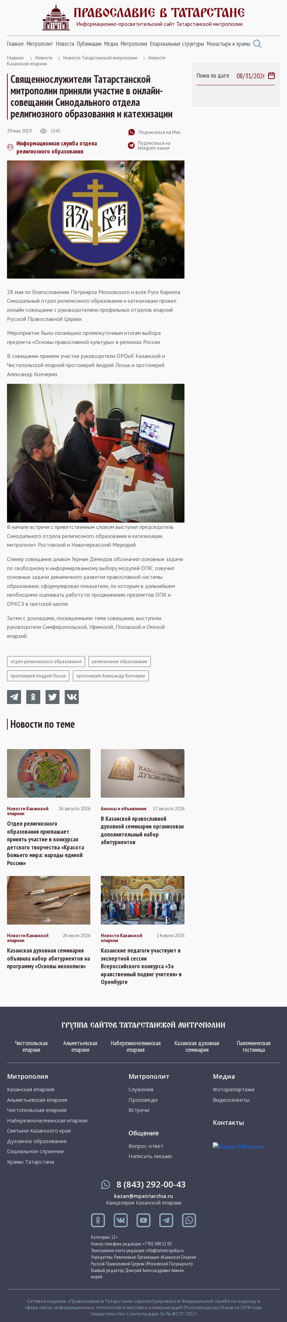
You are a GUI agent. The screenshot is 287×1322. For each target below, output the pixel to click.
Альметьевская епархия (80, 1046)
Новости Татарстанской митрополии (100, 58)
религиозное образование (119, 661)
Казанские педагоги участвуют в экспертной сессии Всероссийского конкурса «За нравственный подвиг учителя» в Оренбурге (141, 966)
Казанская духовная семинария (197, 1046)
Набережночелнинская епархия (136, 1046)
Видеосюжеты (231, 1100)
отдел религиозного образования (46, 661)
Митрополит (40, 44)
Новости (65, 44)
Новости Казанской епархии (27, 811)
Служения (140, 1089)
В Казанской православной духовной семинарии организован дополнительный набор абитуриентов (142, 830)
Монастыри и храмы (228, 44)
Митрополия (134, 44)
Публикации (89, 44)
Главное (15, 44)
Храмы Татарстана (30, 1161)
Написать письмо (150, 1156)
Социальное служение (35, 1151)
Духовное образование (37, 1141)
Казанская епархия (30, 1089)
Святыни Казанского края (39, 1130)
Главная (15, 58)
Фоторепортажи (233, 1089)
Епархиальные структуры (177, 44)
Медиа (111, 44)
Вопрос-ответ (145, 1146)
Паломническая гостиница (254, 1046)
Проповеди (143, 1100)
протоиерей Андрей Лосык (38, 676)
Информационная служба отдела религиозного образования (56, 147)
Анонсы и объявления (123, 808)
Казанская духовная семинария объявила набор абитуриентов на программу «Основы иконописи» (48, 958)
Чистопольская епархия (31, 1046)
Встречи (138, 1110)
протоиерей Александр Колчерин (110, 676)
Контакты (228, 1122)
